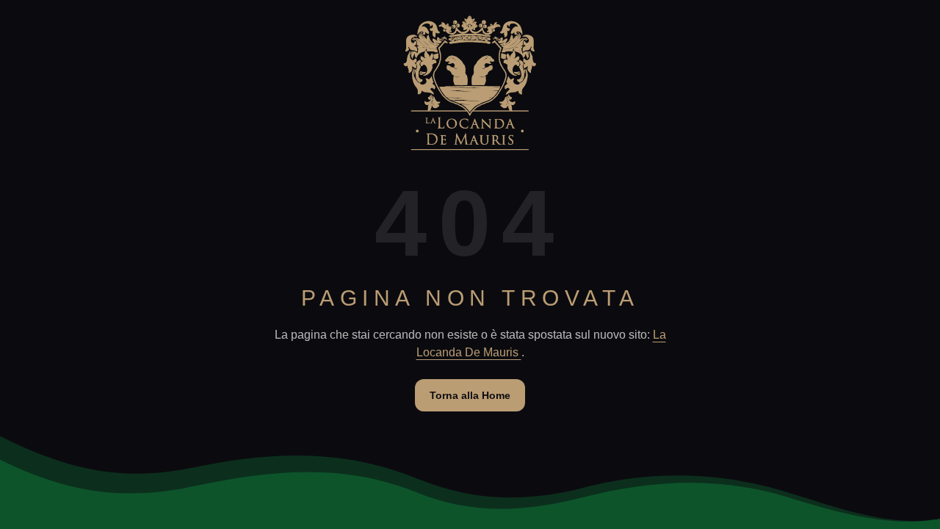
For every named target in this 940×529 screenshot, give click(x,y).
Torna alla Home (470, 395)
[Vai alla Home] (470, 83)
